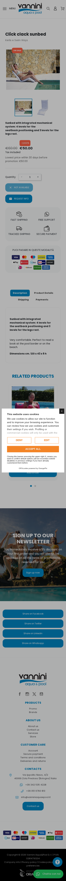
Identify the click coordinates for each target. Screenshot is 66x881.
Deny (19, 440)
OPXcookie (23, 468)
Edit (47, 440)
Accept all (33, 449)
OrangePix (43, 468)
